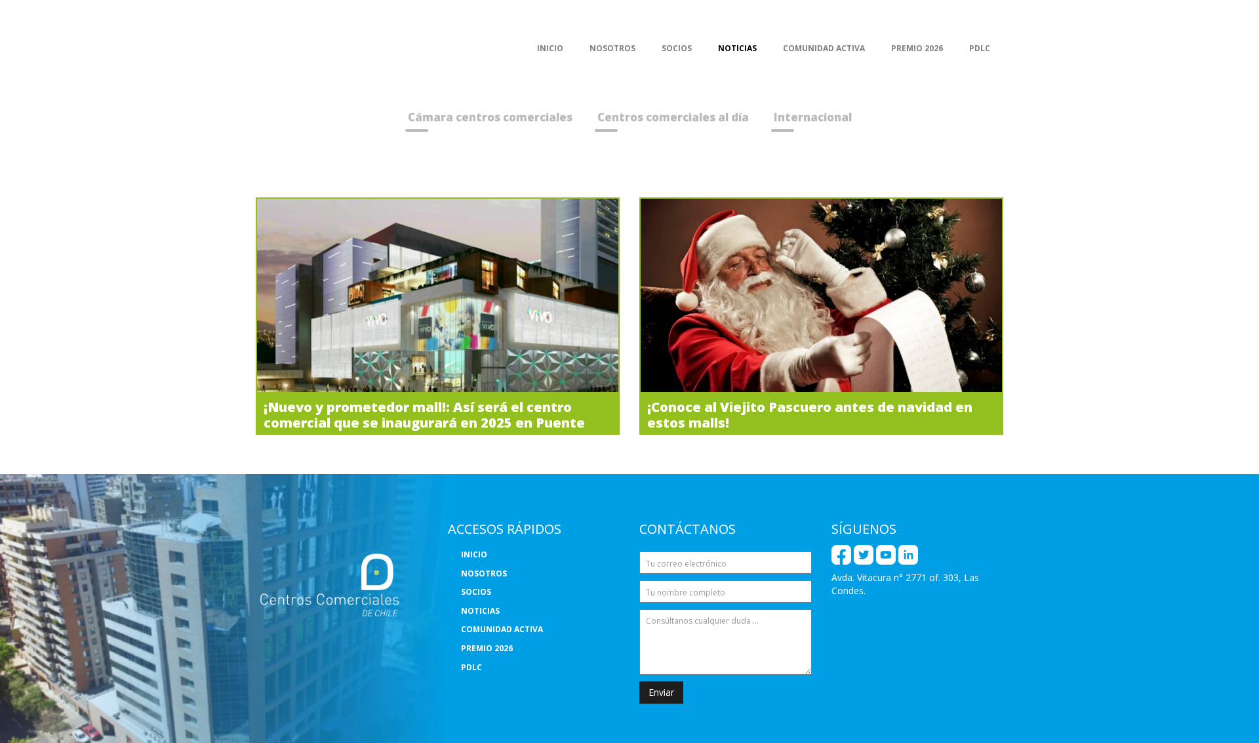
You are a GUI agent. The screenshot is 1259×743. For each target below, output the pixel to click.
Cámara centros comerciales (490, 117)
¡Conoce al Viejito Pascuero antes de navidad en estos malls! (809, 414)
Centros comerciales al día (673, 117)
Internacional (813, 117)
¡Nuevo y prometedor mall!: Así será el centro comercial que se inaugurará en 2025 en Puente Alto (424, 423)
